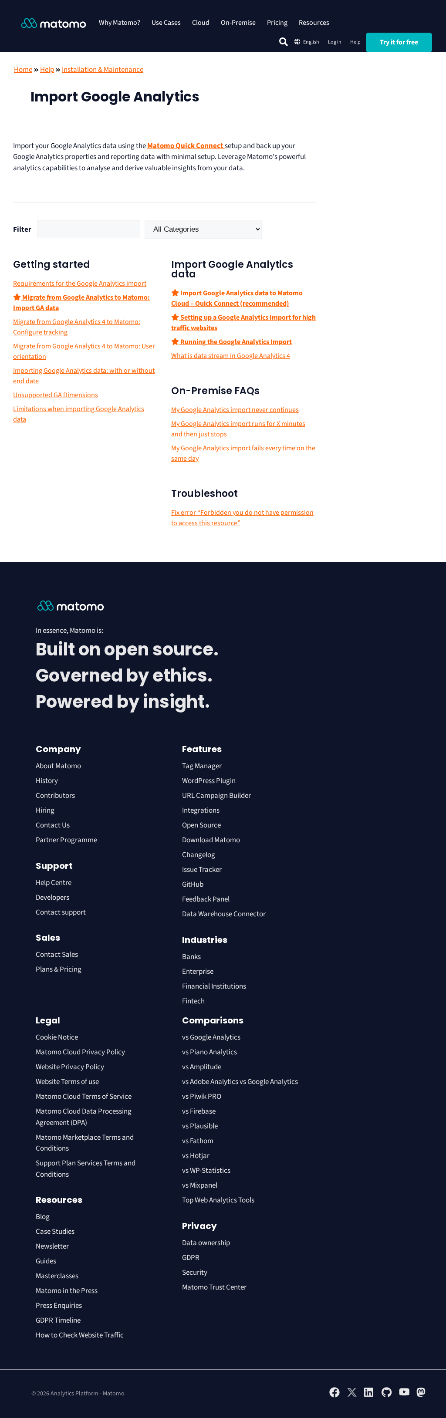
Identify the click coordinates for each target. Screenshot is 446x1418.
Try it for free (399, 42)
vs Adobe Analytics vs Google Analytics (240, 1082)
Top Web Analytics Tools (218, 1200)
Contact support (61, 912)
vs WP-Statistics (206, 1170)
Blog (43, 1217)
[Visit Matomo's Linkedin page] (369, 1395)
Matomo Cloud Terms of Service (84, 1096)
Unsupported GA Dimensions (55, 395)
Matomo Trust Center (214, 1287)
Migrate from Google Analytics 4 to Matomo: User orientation (84, 351)
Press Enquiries (59, 1305)
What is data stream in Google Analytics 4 (230, 356)
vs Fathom (197, 1141)
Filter (22, 229)
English (311, 42)
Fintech (193, 1001)
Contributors (55, 795)
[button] (283, 41)
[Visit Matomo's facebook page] (334, 1395)
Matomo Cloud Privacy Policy (80, 1052)
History (47, 781)
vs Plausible (200, 1126)
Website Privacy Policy (70, 1067)
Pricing (277, 22)
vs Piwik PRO (201, 1096)
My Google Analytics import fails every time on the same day (243, 453)
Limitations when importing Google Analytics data (78, 414)
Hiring (45, 810)
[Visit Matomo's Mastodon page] (421, 1395)
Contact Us (53, 825)
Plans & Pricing (58, 969)
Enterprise (198, 971)
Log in (334, 42)
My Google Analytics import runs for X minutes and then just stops (238, 429)
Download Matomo (211, 840)
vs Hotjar (195, 1156)
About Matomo (58, 766)
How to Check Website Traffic (80, 1335)
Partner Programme (66, 840)
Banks (192, 957)
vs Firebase (199, 1111)
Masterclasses (57, 1276)
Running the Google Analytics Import (235, 342)
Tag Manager (202, 766)
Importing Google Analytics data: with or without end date (84, 376)
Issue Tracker (202, 869)
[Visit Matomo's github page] (387, 1395)
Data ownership (206, 1243)
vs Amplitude (201, 1067)
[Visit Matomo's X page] (352, 1395)
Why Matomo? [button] (119, 22)
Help (355, 42)
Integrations (201, 810)
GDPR (190, 1258)
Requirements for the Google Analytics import (79, 283)
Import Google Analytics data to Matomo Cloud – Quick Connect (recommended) (237, 298)
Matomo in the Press (67, 1291)
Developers (52, 897)
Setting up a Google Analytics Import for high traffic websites (243, 323)
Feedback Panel (206, 899)
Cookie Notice (57, 1037)
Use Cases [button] (166, 22)
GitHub (192, 884)
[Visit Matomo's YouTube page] (404, 1395)
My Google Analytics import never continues (235, 410)
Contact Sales (57, 954)
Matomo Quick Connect (186, 146)
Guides (46, 1261)
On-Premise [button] (238, 22)
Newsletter (52, 1246)
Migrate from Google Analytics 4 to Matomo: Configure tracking (76, 327)
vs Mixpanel (199, 1185)
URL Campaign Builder (216, 795)
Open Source (201, 825)
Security (194, 1272)
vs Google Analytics (211, 1037)
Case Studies (55, 1231)
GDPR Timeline (58, 1320)
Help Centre (53, 883)
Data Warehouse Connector (224, 914)
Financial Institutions (214, 986)
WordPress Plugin (209, 781)
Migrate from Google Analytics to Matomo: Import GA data (81, 303)
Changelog (198, 855)
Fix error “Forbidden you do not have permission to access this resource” (242, 518)
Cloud (200, 22)
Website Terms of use (67, 1082)
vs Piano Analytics (209, 1052)
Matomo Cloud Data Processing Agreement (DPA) (84, 1117)
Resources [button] (314, 22)
